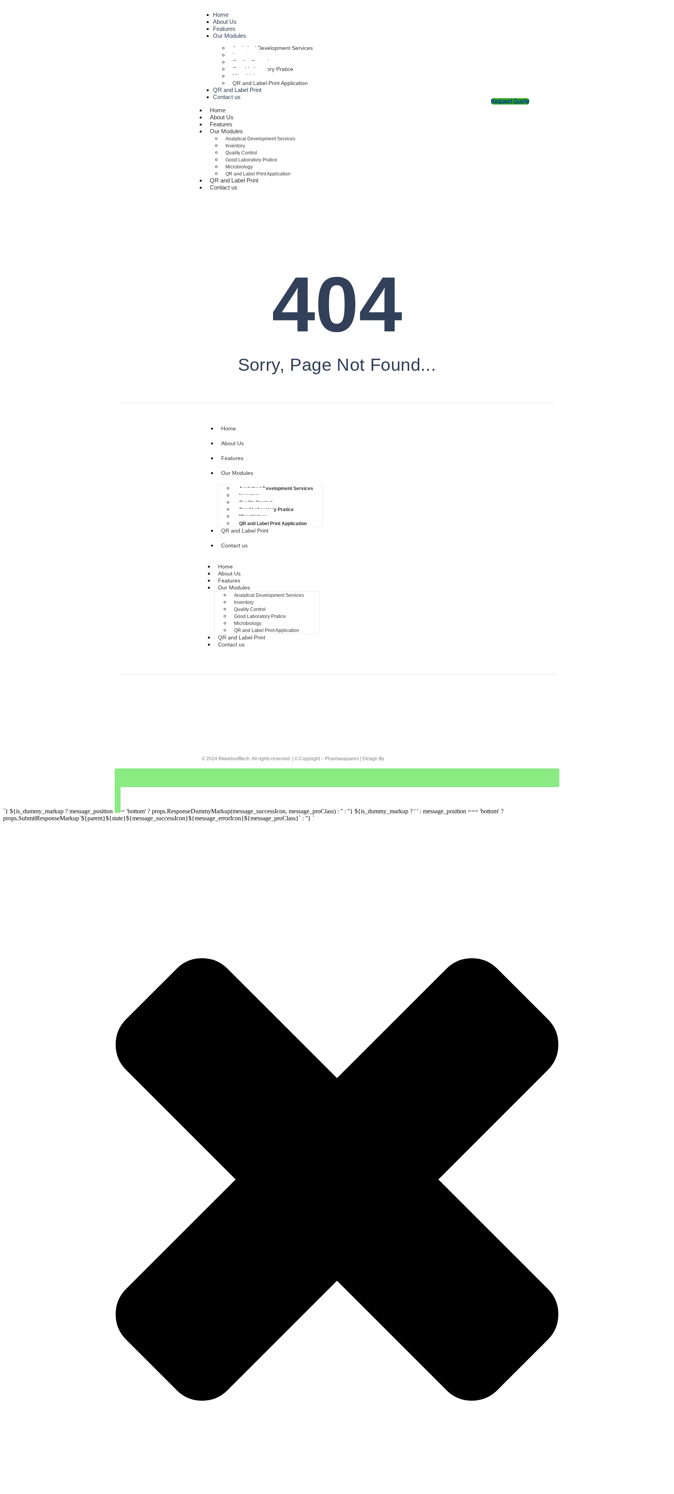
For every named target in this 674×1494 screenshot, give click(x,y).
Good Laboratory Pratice (251, 160)
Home (228, 428)
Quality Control (241, 153)
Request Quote (510, 101)
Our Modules (229, 35)
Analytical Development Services (272, 48)
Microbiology (239, 167)
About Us (232, 443)
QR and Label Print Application (270, 83)
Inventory (235, 146)
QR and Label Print (244, 531)
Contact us (227, 97)
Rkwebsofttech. (234, 758)
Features (232, 458)
